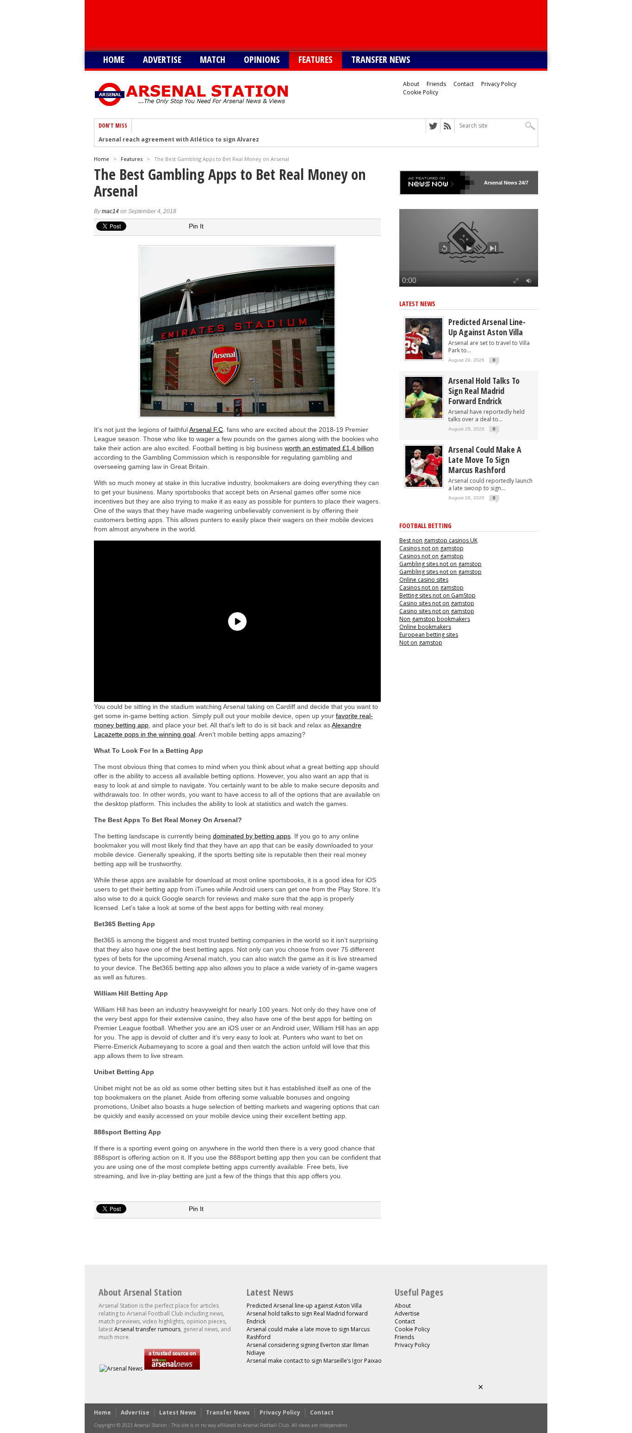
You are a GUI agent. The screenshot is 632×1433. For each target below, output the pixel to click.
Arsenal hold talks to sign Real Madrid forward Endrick (484, 390)
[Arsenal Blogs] (172, 1368)
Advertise (162, 59)
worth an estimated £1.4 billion (329, 448)
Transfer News (380, 59)
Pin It (196, 226)
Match (212, 59)
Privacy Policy (498, 84)
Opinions (262, 59)
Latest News (417, 303)
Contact (463, 84)
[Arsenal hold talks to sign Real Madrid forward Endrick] (423, 416)
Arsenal (493, 182)
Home (113, 59)
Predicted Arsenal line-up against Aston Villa (487, 327)
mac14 (110, 211)
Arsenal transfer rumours (147, 1329)
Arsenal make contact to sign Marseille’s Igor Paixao (314, 1361)
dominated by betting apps (252, 836)
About (411, 84)
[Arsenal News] (121, 1368)
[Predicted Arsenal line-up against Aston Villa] (423, 357)
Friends (436, 84)
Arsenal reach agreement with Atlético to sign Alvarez (179, 139)
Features (315, 59)
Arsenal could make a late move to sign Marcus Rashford (484, 459)
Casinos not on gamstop (431, 548)
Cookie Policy (420, 92)
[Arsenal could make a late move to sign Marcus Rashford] (423, 485)
